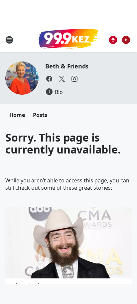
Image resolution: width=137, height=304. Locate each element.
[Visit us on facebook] (49, 79)
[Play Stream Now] (126, 40)
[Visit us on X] (62, 79)
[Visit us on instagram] (74, 79)
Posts (40, 115)
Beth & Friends (66, 66)
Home (17, 115)
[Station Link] (68, 39)
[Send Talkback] (113, 40)
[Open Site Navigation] (9, 40)
